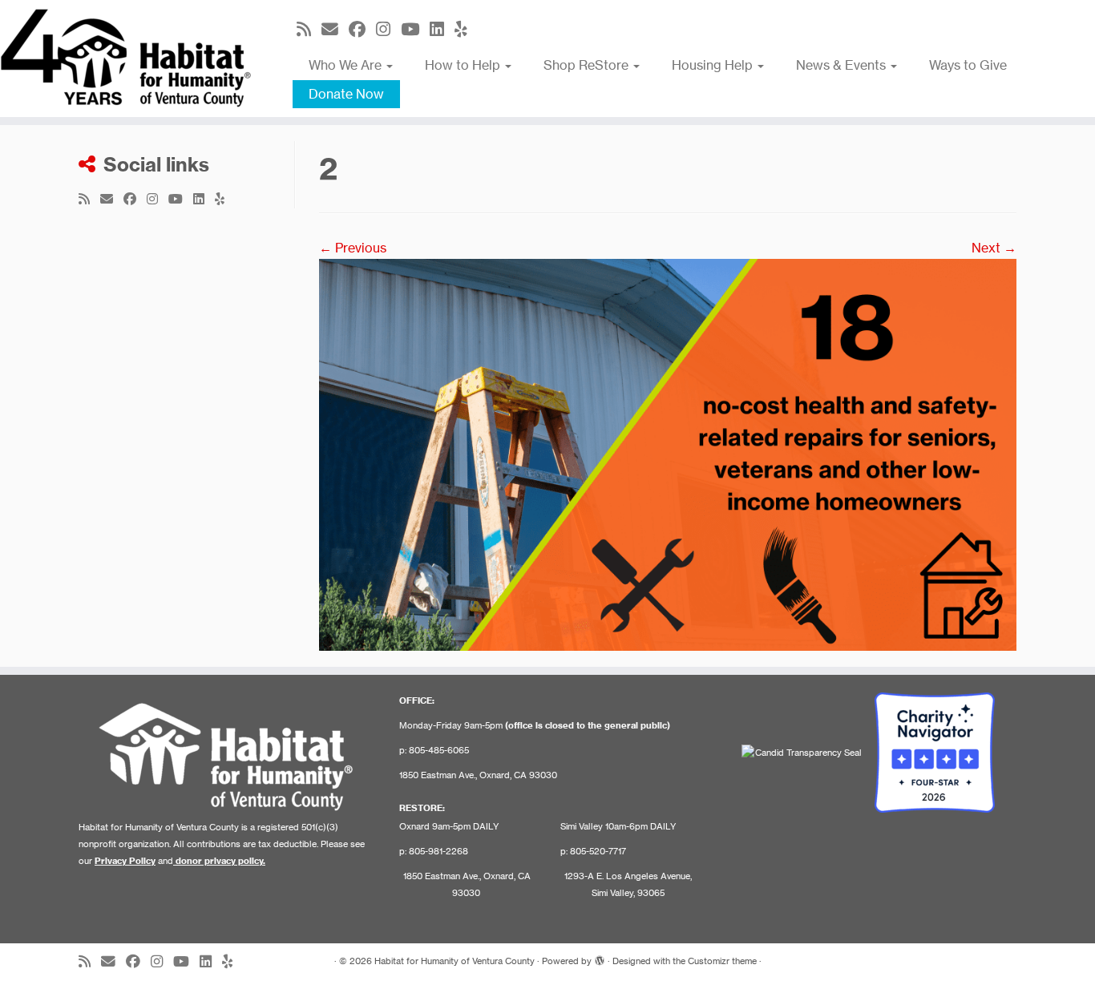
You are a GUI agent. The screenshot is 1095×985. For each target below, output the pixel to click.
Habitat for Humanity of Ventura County (454, 961)
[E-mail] (335, 29)
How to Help (464, 65)
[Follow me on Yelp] (466, 29)
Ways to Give (968, 65)
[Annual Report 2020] (667, 454)
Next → (994, 248)
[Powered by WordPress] (599, 957)
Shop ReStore (587, 65)
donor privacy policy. (220, 860)
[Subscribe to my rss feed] (309, 29)
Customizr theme (722, 961)
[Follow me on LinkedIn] (442, 29)
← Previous (352, 248)
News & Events (842, 65)
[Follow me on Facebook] (362, 29)
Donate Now (346, 94)
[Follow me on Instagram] (388, 29)
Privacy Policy (125, 860)
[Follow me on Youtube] (415, 29)
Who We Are (347, 65)
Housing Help (714, 65)
